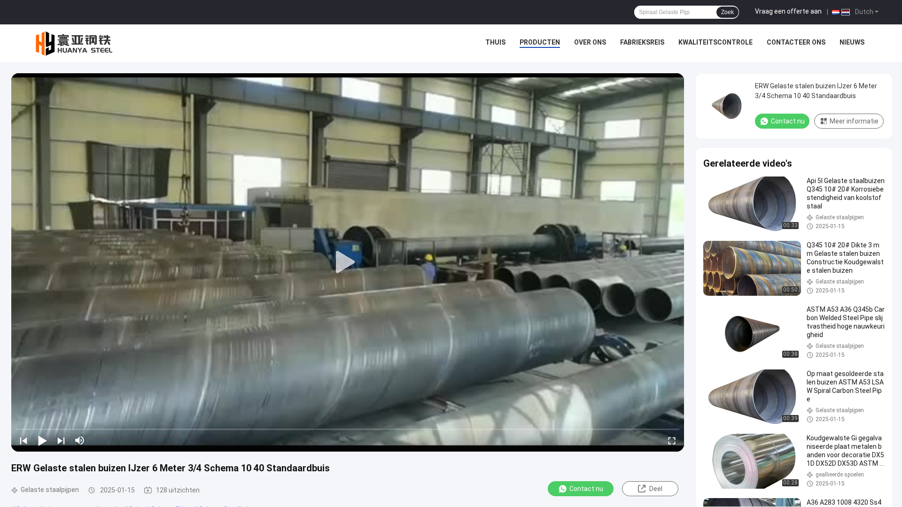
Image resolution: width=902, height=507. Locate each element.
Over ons (590, 42)
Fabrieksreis (642, 42)
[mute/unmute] (79, 440)
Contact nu (586, 488)
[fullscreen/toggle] (671, 440)
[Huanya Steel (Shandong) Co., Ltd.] (75, 43)
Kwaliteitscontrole (715, 42)
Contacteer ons (796, 42)
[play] (347, 262)
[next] (61, 440)
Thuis (495, 42)
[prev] (23, 440)
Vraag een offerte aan (788, 11)
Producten (540, 42)
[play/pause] (42, 440)
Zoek (727, 12)
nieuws (852, 42)
